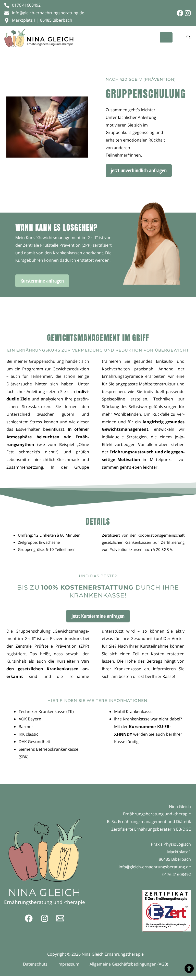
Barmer (26, 726)
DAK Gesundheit (34, 741)
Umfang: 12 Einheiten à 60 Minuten (49, 535)
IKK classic (28, 734)
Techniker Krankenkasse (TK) (46, 711)
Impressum (68, 964)
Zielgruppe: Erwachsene (39, 542)
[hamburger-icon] (166, 37)
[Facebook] (180, 13)
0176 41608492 (176, 874)
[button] (188, 37)
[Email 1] (60, 918)
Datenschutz (35, 964)
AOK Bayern (30, 719)
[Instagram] (188, 13)
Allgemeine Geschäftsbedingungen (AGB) (129, 964)
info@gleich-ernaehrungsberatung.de (155, 867)
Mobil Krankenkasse (134, 711)
